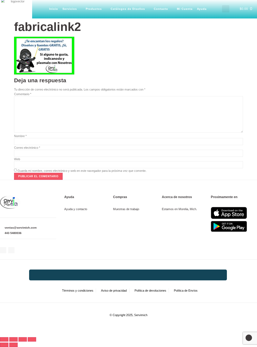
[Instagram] (11, 250)
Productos (94, 8)
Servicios (69, 8)
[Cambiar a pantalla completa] (13, 339)
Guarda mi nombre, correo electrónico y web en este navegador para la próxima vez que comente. (81, 170)
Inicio (53, 8)
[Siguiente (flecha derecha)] (13, 345)
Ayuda (202, 8)
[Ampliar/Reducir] (4, 339)
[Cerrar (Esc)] (32, 339)
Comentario (22, 94)
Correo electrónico (27, 147)
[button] (225, 8)
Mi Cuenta (185, 8)
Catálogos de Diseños (128, 8)
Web (17, 159)
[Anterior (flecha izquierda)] (4, 345)
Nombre (20, 136)
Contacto (161, 8)
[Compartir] (22, 339)
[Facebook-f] (3, 250)
